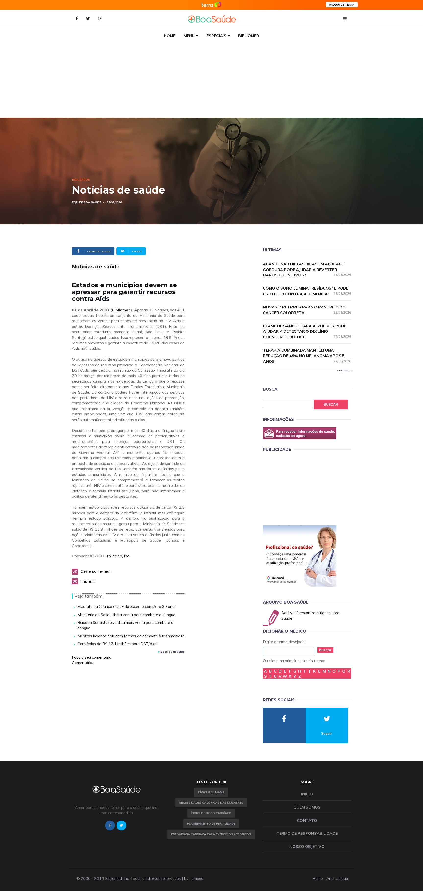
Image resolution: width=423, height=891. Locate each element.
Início (307, 793)
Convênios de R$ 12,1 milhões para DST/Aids (117, 643)
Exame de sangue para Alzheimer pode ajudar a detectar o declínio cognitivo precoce (307, 331)
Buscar (331, 404)
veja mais (344, 370)
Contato (307, 820)
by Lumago (193, 878)
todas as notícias (172, 651)
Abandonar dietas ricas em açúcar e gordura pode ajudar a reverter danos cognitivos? (307, 270)
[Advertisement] (211, 81)
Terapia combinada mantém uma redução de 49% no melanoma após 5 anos (307, 356)
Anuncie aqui (337, 878)
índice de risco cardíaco (211, 813)
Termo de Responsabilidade (307, 833)
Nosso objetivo (307, 846)
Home (169, 35)
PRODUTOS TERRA (341, 4)
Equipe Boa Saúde (86, 202)
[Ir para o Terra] (211, 5)
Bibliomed (248, 35)
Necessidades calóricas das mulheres (211, 802)
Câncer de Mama (211, 792)
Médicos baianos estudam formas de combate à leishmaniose (131, 635)
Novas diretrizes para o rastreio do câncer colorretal (307, 310)
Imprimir (88, 581)
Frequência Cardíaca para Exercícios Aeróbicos (211, 834)
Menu (189, 35)
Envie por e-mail (96, 571)
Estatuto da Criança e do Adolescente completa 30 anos (126, 606)
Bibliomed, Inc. (117, 555)
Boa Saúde (81, 179)
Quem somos (307, 807)
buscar (325, 650)
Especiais (216, 35)
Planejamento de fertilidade (211, 823)
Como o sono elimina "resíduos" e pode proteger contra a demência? (307, 291)
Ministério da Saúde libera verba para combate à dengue (126, 614)
